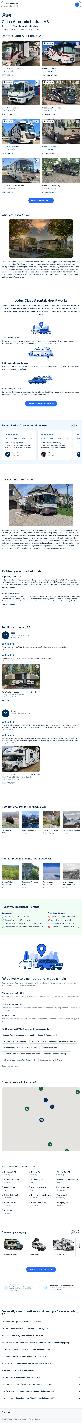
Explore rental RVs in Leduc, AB (41, 404)
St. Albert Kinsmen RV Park (51, 1060)
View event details (8, 587)
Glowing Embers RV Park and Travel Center (20, 1047)
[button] (41, 1120)
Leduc (38, 30)
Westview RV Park (50, 1047)
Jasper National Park (71, 830)
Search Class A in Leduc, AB (41, 1269)
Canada (22, 30)
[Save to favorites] (37, 43)
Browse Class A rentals (41, 200)
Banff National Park (30, 830)
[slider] (50, 71)
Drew (14, 711)
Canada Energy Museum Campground (18, 1035)
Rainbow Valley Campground (14, 1041)
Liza (13, 633)
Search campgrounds (10, 1066)
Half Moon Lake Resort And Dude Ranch (19, 1060)
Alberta (30, 30)
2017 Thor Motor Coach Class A (18, 438)
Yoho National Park (50, 830)
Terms (31, 1419)
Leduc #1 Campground (47, 1035)
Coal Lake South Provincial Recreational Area (21, 1054)
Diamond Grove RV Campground (57, 1054)
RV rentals (5, 30)
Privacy (38, 1419)
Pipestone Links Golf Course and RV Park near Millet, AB (53, 1041)
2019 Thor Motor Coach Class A (54, 438)
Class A (13, 30)
